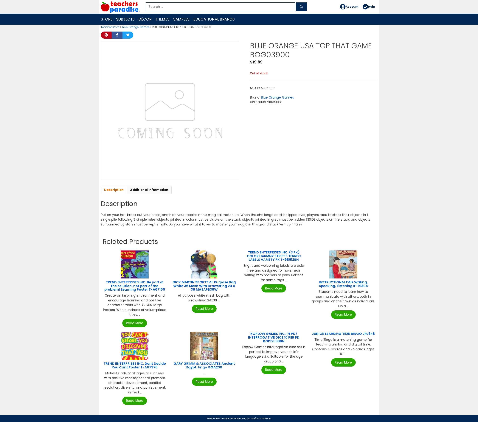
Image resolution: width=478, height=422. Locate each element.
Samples (181, 19)
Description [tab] (114, 190)
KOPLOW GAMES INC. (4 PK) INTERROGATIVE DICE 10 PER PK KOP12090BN (273, 337)
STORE (106, 19)
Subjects (125, 19)
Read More (134, 323)
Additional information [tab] (149, 190)
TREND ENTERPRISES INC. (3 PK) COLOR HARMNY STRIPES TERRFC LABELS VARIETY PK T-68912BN (274, 256)
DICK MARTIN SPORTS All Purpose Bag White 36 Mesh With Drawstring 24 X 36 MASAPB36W (204, 286)
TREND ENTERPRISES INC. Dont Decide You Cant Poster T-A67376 (135, 365)
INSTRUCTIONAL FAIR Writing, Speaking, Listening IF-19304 (343, 284)
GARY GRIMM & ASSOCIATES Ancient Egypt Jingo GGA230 (204, 365)
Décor (144, 19)
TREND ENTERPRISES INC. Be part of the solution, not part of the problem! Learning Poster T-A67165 (134, 286)
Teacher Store (110, 27)
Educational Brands (214, 19)
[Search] (301, 6)
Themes (162, 19)
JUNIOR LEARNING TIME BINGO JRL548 (343, 333)
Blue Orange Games (136, 27)
